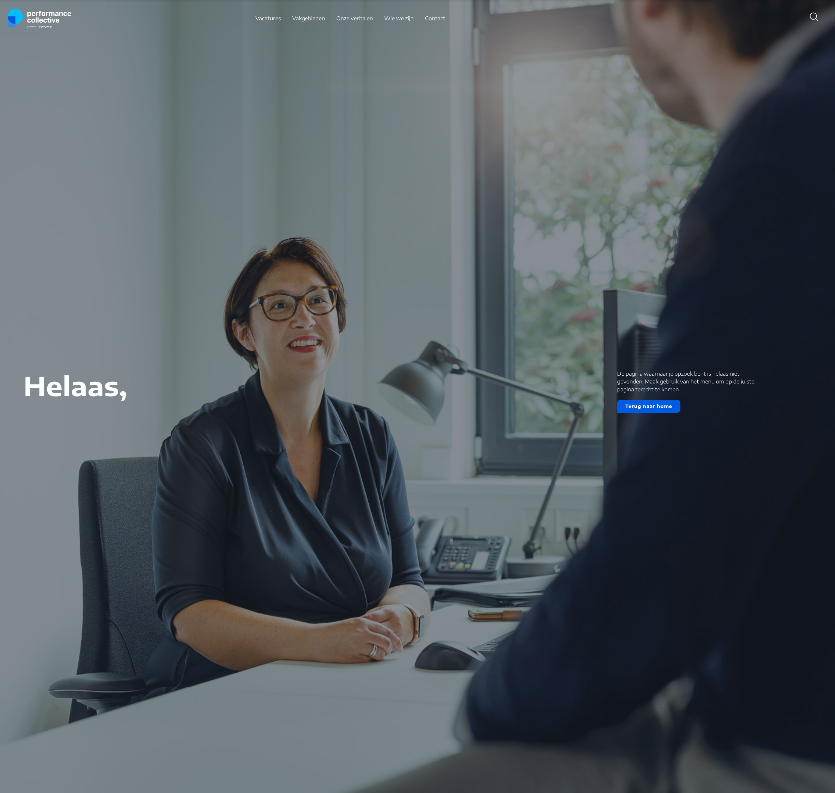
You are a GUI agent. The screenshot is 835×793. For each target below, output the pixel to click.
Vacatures (268, 18)
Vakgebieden (308, 18)
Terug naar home (648, 406)
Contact (435, 18)
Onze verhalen (354, 18)
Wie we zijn (399, 18)
